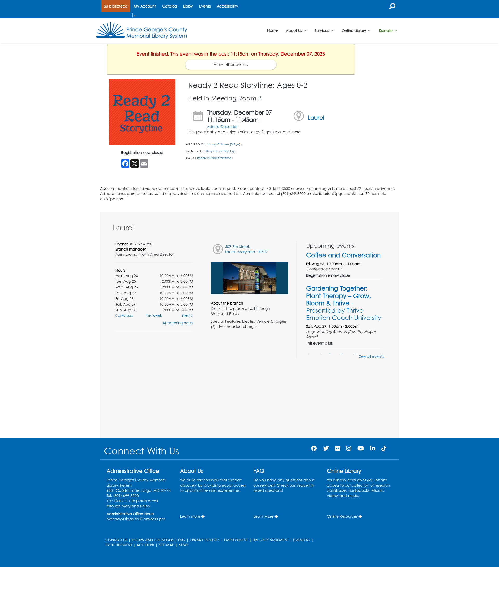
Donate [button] (386, 30)
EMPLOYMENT (236, 539)
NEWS (183, 545)
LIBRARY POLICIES (205, 539)
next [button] (186, 315)
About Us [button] (294, 30)
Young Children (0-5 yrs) (223, 144)
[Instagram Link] (348, 448)
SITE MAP (166, 545)
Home (272, 30)
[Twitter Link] (326, 448)
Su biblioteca (116, 6)
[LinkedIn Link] (372, 448)
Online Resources (342, 516)
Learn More (190, 516)
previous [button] (125, 315)
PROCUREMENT (118, 545)
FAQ (181, 539)
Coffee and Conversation (343, 255)
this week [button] (154, 315)
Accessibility (227, 6)
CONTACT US (116, 539)
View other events (231, 64)
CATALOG (301, 539)
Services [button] (322, 30)
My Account (145, 6)
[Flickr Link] (337, 448)
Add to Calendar (222, 126)
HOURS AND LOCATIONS (153, 539)
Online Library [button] (354, 30)
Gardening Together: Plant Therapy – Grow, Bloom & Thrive (343, 302)
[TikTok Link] (383, 448)
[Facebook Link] (314, 448)
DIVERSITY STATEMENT (270, 539)
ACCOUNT (145, 545)
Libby (188, 6)
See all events (371, 356)
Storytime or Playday (220, 151)
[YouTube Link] (360, 448)
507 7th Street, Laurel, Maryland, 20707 (246, 249)
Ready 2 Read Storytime (214, 158)
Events (205, 6)
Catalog (169, 6)
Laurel (316, 117)
